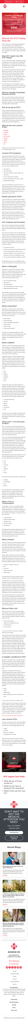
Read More (5, 875)
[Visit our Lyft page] (20, 967)
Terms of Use (14, 1010)
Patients (14, 976)
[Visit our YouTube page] (15, 967)
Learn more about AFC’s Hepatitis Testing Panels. (12, 715)
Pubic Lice (6, 138)
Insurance (15, 978)
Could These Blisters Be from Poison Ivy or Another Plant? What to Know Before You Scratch (14, 895)
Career (14, 1007)
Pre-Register (9, 1)
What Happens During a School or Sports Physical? (13, 867)
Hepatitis (5, 139)
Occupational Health (14, 973)
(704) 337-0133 (14, 828)
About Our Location (14, 766)
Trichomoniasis (7, 136)
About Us (15, 984)
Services (14, 971)
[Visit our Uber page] (18, 967)
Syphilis (5, 134)
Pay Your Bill (20, 1)
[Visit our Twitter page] (10, 967)
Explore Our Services (14, 837)
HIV (4, 143)
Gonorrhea (6, 132)
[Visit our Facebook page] (7, 967)
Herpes (5, 141)
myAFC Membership (14, 981)
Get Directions (14, 961)
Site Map (14, 1004)
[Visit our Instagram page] (12, 967)
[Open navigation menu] (23, 6)
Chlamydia (6, 130)
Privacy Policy (14, 999)
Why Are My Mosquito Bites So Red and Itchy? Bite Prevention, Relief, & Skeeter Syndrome (13, 925)
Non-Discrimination (14, 1002)
